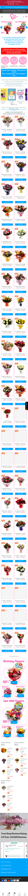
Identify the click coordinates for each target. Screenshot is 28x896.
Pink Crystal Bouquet (9, 152)
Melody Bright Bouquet (10, 555)
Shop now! (17, 3)
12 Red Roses (7, 421)
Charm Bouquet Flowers (10, 264)
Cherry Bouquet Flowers (10, 645)
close (27, 7)
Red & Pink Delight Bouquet (11, 578)
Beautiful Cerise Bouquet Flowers (10, 760)
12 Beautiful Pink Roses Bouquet (12, 488)
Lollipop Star (20, 129)
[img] (17, 843)
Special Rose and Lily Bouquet (12, 286)
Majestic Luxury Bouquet (10, 623)
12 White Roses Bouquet (9, 331)
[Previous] (1, 27)
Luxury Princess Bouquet (10, 398)
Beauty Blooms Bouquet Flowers (10, 771)
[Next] (27, 27)
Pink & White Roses (8, 376)
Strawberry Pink (7, 241)
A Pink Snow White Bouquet (11, 600)
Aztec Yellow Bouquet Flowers (12, 309)
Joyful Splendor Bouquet (10, 129)
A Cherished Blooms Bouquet (9, 750)
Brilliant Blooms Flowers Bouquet (23, 750)
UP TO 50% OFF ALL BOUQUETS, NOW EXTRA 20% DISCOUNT (14, 52)
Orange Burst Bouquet (9, 219)
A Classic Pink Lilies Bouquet (11, 353)
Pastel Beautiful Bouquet (10, 443)
